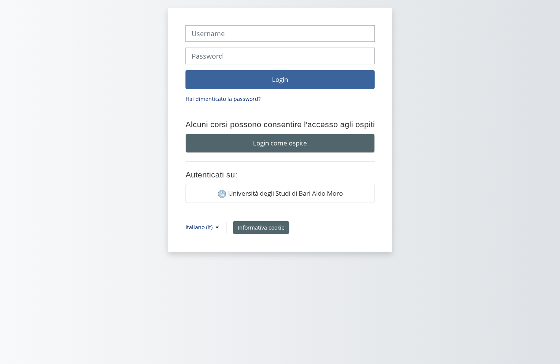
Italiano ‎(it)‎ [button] (200, 227)
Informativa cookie (261, 227)
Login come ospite (280, 142)
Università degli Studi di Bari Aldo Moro (285, 193)
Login (280, 79)
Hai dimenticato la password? (223, 98)
